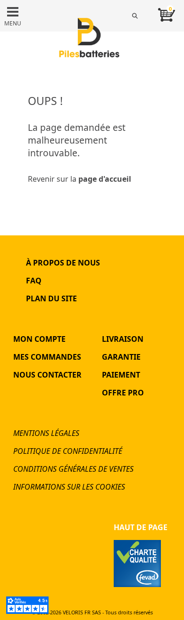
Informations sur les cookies (69, 487)
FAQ (34, 280)
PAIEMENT (121, 375)
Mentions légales (46, 433)
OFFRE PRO (123, 392)
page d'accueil (104, 179)
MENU (12, 23)
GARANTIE (121, 357)
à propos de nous (63, 263)
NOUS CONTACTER (47, 375)
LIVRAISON (122, 339)
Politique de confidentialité (67, 451)
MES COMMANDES (47, 357)
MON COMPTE (39, 339)
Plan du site (51, 298)
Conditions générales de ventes (73, 469)
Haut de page (140, 527)
